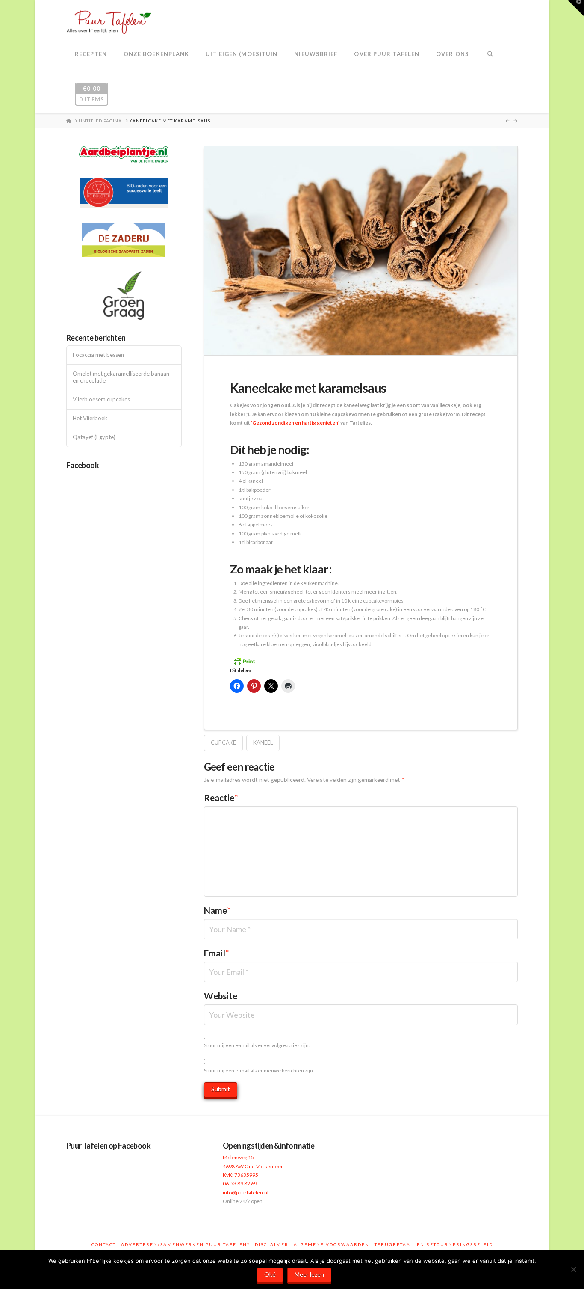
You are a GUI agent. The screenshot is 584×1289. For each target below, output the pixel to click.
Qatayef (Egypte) (94, 437)
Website (220, 996)
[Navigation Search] (490, 55)
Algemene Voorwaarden (331, 1244)
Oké (270, 1274)
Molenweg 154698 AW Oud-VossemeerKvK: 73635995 (253, 1166)
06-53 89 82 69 (240, 1183)
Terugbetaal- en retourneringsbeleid (434, 1244)
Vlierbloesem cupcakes (101, 399)
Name (217, 910)
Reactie (221, 798)
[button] (576, 8)
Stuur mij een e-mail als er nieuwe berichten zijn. (259, 1070)
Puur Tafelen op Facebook (108, 1145)
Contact (103, 1244)
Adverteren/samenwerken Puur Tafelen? (185, 1244)
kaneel (263, 742)
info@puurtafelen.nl (245, 1192)
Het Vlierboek (90, 418)
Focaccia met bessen (98, 355)
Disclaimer (272, 1244)
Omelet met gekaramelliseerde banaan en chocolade (121, 377)
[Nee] (573, 1269)
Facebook (82, 465)
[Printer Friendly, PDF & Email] (244, 660)
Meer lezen (309, 1274)
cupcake (223, 742)
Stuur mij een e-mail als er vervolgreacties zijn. (257, 1045)
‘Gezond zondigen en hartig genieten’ (295, 422)
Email (216, 953)
